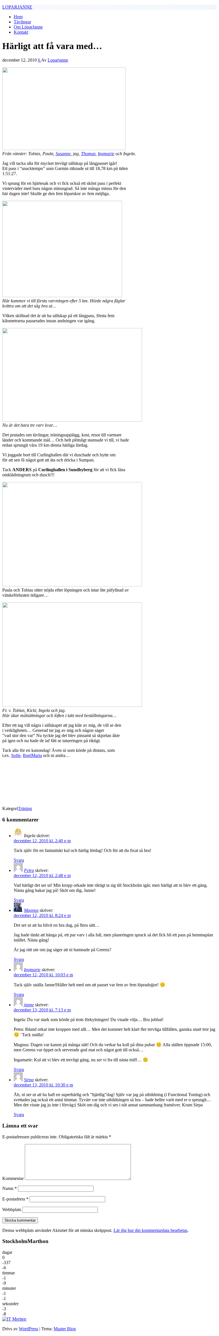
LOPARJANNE (17, 7)
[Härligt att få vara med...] (63, 148)
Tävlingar (22, 21)
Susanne (63, 153)
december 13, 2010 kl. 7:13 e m (42, 1009)
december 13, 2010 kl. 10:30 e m (43, 1084)
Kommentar (13, 1178)
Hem (18, 16)
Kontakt (21, 32)
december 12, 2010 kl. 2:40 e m (42, 840)
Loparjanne (58, 60)
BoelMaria (32, 755)
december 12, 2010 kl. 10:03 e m (43, 974)
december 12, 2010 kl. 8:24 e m (42, 915)
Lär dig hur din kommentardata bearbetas (150, 1230)
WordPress (28, 1328)
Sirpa (29, 1079)
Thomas (88, 153)
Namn (9, 1188)
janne (29, 1004)
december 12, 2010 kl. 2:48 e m (42, 875)
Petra (29, 870)
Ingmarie (106, 153)
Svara (19, 860)
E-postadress (15, 1199)
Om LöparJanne (28, 27)
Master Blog (65, 1328)
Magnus (31, 910)
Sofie (16, 755)
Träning (25, 808)
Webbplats (11, 1209)
